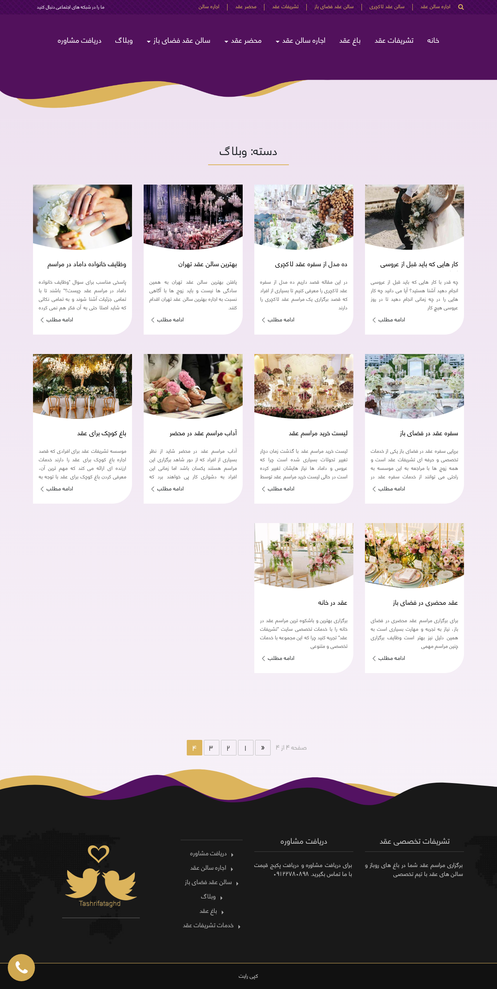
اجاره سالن (209, 7)
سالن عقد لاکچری (387, 7)
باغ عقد (350, 39)
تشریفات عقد (285, 7)
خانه (433, 39)
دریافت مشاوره (79, 39)
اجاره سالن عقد (435, 7)
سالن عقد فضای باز (334, 7)
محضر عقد (245, 7)
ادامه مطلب (392, 319)
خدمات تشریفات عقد (208, 924)
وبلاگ (124, 39)
